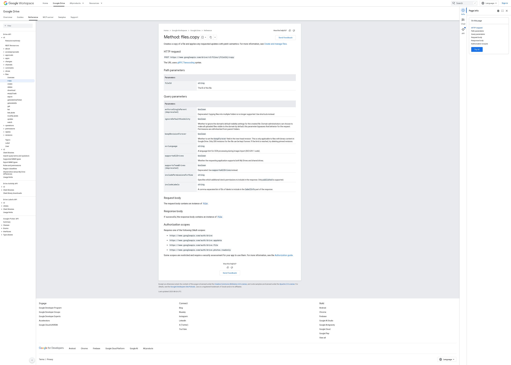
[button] (17, 37)
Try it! (476, 49)
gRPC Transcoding (186, 62)
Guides (20, 17)
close (506, 10)
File (205, 203)
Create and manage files (275, 44)
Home (45, 3)
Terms (41, 359)
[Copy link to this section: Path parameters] (187, 70)
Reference (33, 17)
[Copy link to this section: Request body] (183, 198)
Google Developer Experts (50, 316)
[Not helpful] (294, 31)
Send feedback (285, 37)
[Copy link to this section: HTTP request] (183, 51)
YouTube (183, 329)
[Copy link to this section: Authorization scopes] (192, 224)
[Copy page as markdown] (211, 37)
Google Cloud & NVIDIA (48, 325)
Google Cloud (324, 329)
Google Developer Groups (49, 312)
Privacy (50, 359)
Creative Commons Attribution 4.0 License (231, 284)
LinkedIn (182, 321)
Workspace (26, 3)
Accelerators (44, 321)
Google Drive (59, 3)
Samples (62, 17)
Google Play (324, 333)
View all (322, 338)
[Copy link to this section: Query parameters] (189, 96)
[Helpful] (290, 31)
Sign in (505, 3)
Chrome (322, 312)
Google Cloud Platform (115, 348)
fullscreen (502, 10)
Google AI (134, 348)
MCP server (48, 17)
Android (322, 308)
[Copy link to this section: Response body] (185, 211)
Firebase (323, 316)
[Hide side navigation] (32, 360)
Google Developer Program (50, 308)
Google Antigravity (327, 325)
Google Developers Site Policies (182, 287)
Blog (181, 308)
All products (75, 3)
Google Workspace (179, 30)
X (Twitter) (183, 325)
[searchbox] (18, 26)
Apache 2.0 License (287, 284)
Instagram (183, 316)
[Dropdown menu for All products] (84, 3)
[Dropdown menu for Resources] (102, 3)
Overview (7, 17)
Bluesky (182, 312)
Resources (94, 3)
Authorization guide (284, 255)
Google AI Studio (326, 321)
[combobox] (464, 3)
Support (74, 17)
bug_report (498, 10)
